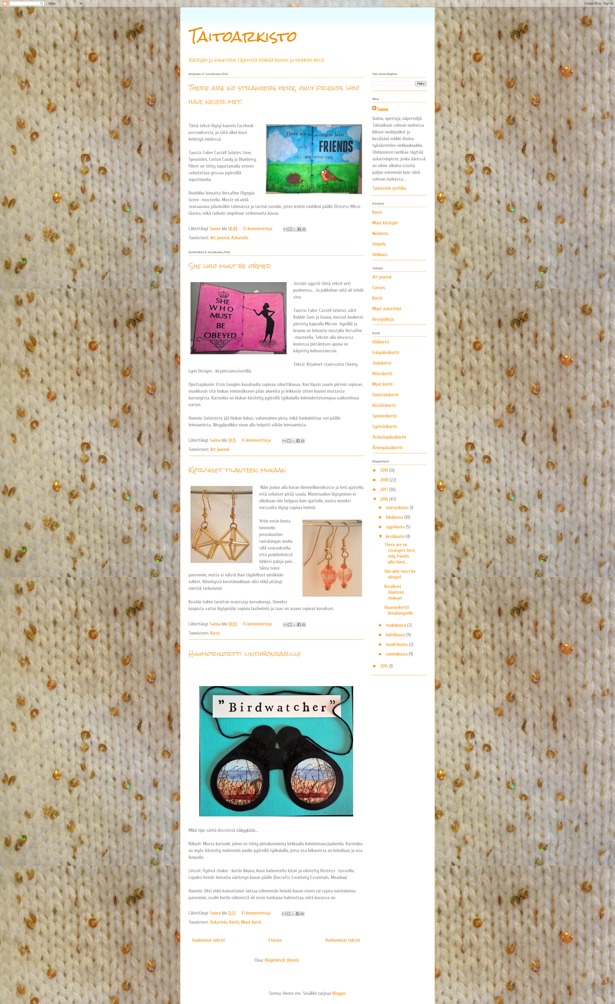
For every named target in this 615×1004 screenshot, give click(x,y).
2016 (384, 499)
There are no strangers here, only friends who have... (399, 553)
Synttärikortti (384, 426)
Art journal (219, 237)
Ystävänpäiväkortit (389, 437)
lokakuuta (395, 517)
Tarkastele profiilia (389, 188)
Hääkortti (380, 342)
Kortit (234, 922)
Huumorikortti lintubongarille (245, 653)
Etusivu (275, 940)
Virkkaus (379, 254)
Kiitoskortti (382, 373)
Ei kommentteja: (258, 228)
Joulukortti (381, 363)
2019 (384, 470)
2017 (384, 489)
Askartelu (239, 237)
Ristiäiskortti (384, 405)
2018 (384, 480)
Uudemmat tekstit (208, 940)
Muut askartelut (386, 308)
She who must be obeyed (230, 266)
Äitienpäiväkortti (387, 447)
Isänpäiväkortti (385, 352)
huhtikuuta (396, 635)
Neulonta (380, 233)
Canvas (378, 287)
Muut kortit (251, 922)
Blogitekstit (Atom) (282, 960)
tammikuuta (397, 654)
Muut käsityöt (385, 223)
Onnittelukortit (385, 395)
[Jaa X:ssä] (294, 229)
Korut (215, 633)
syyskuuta (396, 527)
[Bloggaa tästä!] (290, 229)
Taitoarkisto (243, 36)
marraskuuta (398, 507)
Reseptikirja (383, 319)
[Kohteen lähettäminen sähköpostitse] (285, 229)
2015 (384, 666)
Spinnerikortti (384, 416)
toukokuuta (396, 625)
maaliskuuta (397, 644)
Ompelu (379, 244)
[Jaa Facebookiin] (299, 229)
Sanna (382, 109)
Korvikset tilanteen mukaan (237, 470)
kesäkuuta (396, 536)
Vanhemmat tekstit (343, 940)
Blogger (338, 993)
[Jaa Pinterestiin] (303, 229)
